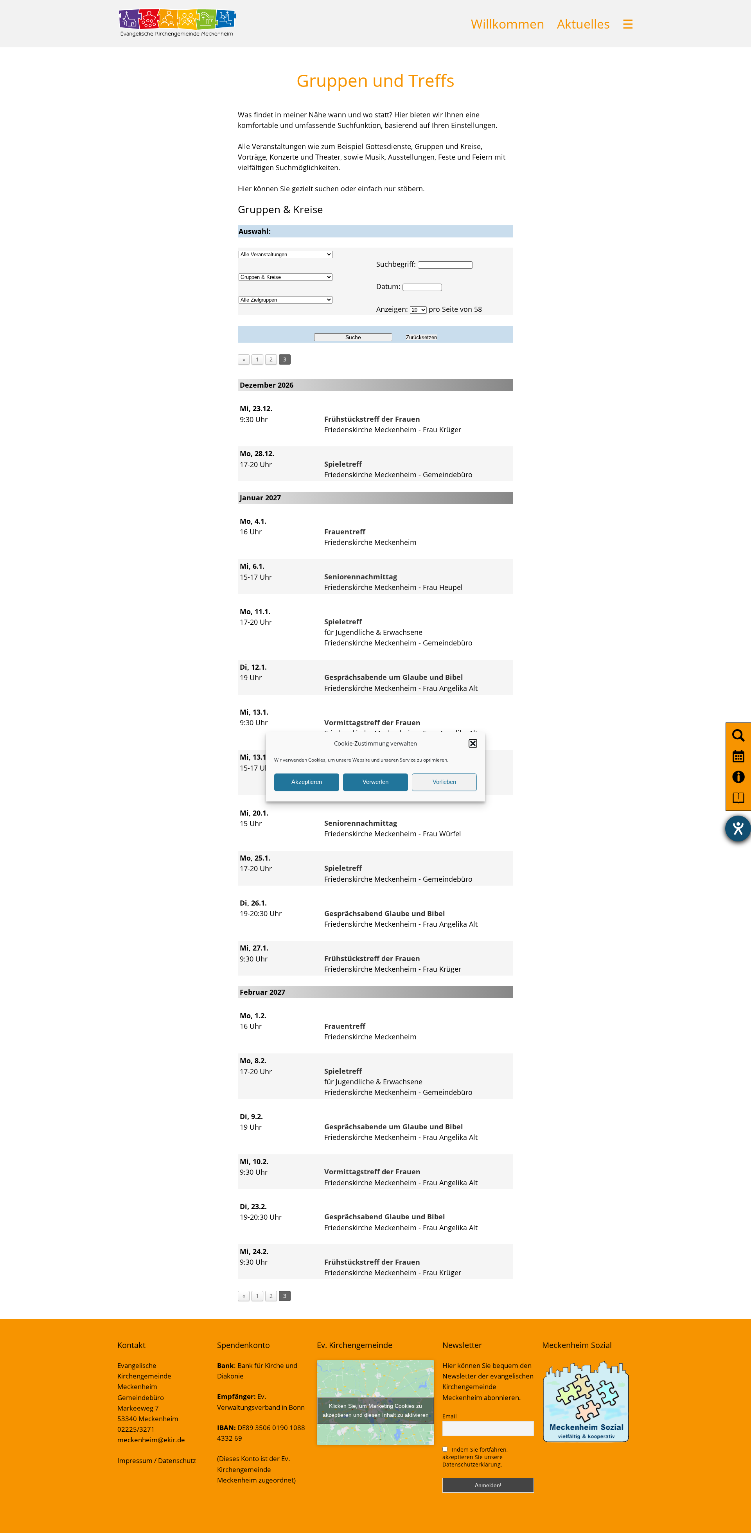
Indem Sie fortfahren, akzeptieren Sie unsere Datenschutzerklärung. (475, 1457)
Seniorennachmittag (360, 576)
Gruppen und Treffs (375, 80)
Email (449, 1416)
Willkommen (507, 23)
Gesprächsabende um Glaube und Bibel (393, 677)
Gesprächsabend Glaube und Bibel (384, 913)
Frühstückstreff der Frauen (372, 419)
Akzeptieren (306, 782)
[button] (473, 743)
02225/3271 (136, 1429)
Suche (353, 337)
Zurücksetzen (421, 337)
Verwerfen (375, 782)
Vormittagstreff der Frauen (372, 722)
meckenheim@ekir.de (151, 1439)
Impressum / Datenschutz (156, 1460)
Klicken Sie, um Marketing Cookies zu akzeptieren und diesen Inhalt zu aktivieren (376, 1410)
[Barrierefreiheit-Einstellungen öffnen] (738, 828)
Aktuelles (583, 23)
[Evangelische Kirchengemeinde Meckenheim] (177, 35)
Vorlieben (444, 782)
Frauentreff (344, 531)
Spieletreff (343, 464)
